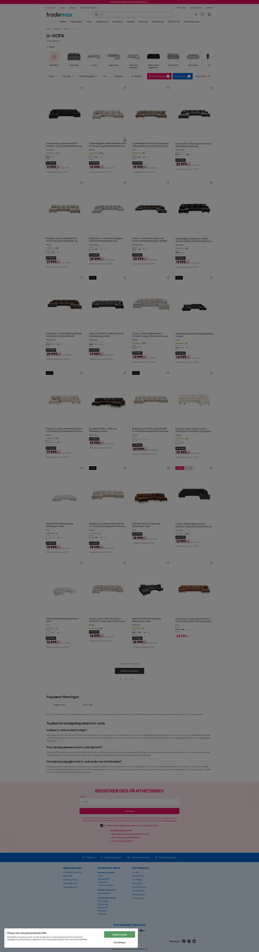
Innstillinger (120, 942)
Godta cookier (119, 934)
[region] (71, 938)
